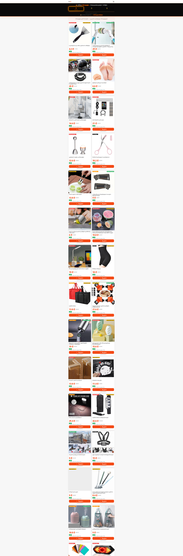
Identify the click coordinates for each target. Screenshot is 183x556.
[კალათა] (113, 1)
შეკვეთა (80, 54)
